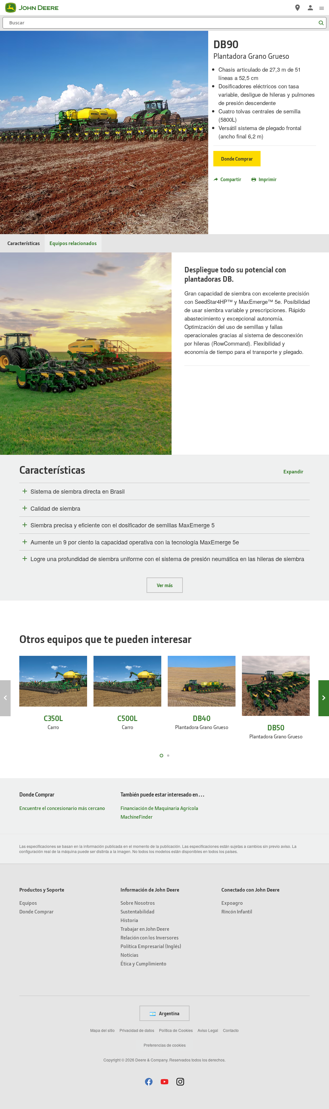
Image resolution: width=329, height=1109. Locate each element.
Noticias (129, 954)
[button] (149, 1081)
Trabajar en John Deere (144, 928)
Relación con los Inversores (149, 937)
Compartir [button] (230, 179)
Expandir (293, 471)
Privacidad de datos (137, 1030)
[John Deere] (35, 8)
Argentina (168, 1013)
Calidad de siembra (55, 508)
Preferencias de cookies (165, 1045)
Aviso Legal (208, 1030)
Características (23, 243)
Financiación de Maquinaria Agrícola (159, 808)
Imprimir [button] (268, 179)
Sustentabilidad (137, 911)
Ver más (165, 585)
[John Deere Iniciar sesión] (310, 8)
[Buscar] (321, 23)
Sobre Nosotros (137, 902)
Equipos (28, 902)
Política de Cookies (176, 1030)
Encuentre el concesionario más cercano (62, 808)
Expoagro (232, 902)
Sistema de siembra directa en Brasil (78, 491)
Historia (129, 920)
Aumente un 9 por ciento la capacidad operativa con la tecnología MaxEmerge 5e (135, 542)
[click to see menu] (321, 8)
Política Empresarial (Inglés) (150, 946)
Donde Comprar (237, 158)
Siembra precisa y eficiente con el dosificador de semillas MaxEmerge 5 (123, 525)
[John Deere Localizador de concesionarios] (297, 8)
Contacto (231, 1030)
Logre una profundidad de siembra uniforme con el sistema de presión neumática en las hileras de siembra (167, 558)
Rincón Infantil (236, 911)
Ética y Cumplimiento (143, 963)
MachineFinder (136, 816)
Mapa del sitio (102, 1030)
